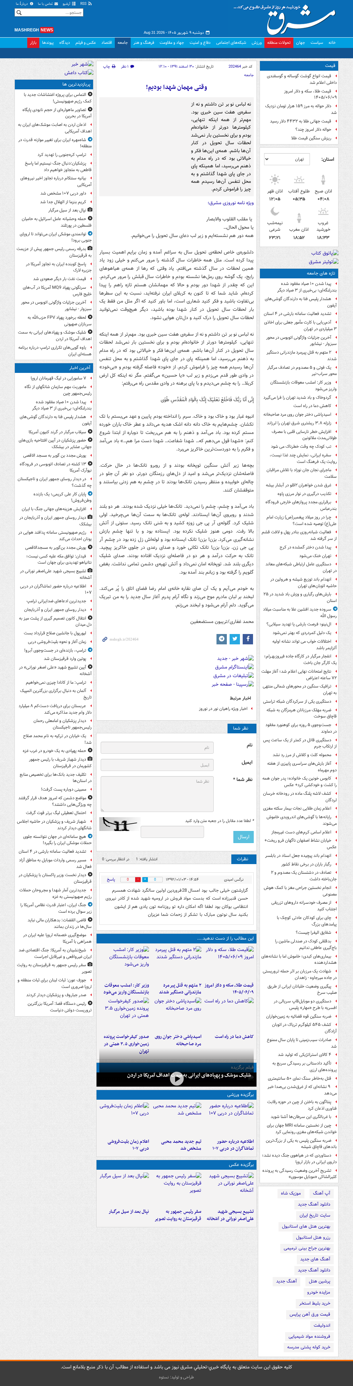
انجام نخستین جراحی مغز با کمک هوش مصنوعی (300, 891)
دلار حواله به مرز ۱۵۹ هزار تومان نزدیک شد (301, 109)
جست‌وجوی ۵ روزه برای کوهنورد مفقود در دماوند (301, 728)
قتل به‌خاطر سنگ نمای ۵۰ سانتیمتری (299, 1078)
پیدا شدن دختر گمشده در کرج (305, 547)
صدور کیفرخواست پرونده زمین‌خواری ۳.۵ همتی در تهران (126, 1044)
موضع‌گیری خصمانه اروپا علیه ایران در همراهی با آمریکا (57, 938)
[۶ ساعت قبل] (124, 962)
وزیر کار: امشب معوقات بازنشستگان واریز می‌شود (303, 385)
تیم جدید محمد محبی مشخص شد (181, 1145)
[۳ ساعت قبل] (176, 1189)
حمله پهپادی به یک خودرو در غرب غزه (54, 751)
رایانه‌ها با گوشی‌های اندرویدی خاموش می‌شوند (301, 820)
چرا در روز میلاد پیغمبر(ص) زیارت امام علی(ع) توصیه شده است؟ (301, 520)
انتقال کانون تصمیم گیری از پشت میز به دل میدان (55, 621)
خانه (332, 42)
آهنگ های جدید (315, 1259)
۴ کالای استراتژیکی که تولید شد (304, 1054)
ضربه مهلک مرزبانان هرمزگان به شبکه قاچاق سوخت (301, 713)
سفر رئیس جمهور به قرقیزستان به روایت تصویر (177, 1215)
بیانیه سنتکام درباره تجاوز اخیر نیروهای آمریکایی (56, 181)
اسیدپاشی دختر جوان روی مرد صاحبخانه (297, 414)
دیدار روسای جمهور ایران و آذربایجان (55, 609)
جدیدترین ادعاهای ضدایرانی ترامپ (56, 601)
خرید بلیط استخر (314, 1303)
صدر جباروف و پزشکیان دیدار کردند (56, 995)
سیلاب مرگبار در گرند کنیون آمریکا (57, 432)
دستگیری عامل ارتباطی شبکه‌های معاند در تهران (301, 567)
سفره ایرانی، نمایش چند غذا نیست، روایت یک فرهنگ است (303, 458)
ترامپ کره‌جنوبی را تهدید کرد (62, 154)
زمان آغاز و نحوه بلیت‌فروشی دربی (57, 641)
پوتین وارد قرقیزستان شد (65, 658)
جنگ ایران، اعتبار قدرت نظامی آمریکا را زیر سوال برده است (56, 908)
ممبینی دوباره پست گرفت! (63, 789)
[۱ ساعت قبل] (229, 1119)
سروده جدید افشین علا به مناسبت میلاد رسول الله (300, 612)
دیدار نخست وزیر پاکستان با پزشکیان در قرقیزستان (55, 878)
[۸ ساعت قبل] (229, 1014)
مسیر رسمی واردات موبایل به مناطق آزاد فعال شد (55, 863)
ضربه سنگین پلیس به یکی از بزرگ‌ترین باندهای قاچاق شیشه (301, 1143)
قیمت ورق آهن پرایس (310, 1314)
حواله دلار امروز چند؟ (313, 129)
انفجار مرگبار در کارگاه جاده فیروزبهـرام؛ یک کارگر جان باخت (300, 659)
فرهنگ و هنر (143, 42)
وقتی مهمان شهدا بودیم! (176, 87)
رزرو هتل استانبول (313, 1237)
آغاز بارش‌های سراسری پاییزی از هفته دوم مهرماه (302, 766)
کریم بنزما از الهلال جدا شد (63, 202)
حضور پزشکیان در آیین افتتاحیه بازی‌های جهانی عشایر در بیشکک (55, 443)
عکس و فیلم (85, 42)
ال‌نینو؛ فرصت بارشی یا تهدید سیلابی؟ (298, 624)
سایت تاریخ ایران (315, 1215)
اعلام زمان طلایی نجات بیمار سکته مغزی (297, 808)
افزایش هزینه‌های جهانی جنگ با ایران (54, 509)
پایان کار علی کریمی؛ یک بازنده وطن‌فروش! (62, 497)
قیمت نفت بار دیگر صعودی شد (59, 279)
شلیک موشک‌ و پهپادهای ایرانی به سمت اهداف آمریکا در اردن (189, 1075)
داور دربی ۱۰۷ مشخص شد (63, 193)
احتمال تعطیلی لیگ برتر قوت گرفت (56, 813)
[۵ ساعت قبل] (176, 962)
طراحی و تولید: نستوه (176, 1377)
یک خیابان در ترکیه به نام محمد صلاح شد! (57, 739)
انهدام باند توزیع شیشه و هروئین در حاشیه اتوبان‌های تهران (303, 582)
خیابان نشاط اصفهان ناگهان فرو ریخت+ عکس (300, 843)
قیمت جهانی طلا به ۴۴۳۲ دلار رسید (300, 121)
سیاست (317, 42)
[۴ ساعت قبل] (229, 962)
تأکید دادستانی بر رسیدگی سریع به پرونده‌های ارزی (304, 1066)
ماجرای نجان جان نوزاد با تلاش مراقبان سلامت (301, 473)
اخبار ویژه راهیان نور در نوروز (223, 708)
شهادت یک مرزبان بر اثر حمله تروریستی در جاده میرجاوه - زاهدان (300, 974)
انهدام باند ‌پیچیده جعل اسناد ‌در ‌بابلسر (298, 855)
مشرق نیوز (287, 17)
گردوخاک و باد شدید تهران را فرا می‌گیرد (297, 397)
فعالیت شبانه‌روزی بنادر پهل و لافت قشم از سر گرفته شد (299, 535)
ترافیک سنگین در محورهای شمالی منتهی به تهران (300, 689)
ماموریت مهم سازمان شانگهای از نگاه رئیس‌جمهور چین (58, 390)
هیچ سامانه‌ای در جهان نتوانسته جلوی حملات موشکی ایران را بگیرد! (57, 840)
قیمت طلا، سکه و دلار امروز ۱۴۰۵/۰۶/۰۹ (310, 94)
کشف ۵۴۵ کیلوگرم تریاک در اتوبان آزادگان (304, 1027)
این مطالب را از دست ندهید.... (225, 938)
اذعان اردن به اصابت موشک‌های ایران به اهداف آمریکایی (55, 128)
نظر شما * (242, 779)
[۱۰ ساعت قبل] (176, 1078)
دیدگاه (64, 42)
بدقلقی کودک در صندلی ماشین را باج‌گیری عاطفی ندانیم (306, 944)
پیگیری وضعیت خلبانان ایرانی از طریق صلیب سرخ (302, 989)
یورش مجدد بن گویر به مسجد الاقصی (54, 455)
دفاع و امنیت (200, 42)
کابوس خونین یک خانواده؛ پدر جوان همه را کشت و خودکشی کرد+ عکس (299, 781)
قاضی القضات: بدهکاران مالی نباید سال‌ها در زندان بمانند (60, 923)
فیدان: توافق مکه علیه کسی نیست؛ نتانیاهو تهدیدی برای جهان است (59, 559)
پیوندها (48, 42)
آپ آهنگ (321, 1193)
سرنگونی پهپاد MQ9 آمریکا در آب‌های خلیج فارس (57, 290)
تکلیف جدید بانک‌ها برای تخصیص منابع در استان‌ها (56, 777)
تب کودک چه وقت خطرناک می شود (301, 446)
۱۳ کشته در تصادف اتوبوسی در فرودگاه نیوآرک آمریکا (56, 467)
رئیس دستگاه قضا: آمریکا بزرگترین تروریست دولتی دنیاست (60, 1006)
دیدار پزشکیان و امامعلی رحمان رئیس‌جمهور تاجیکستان (62, 724)
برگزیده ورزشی (240, 1094)
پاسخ (111, 879)
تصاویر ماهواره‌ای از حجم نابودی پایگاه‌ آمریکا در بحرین (57, 113)
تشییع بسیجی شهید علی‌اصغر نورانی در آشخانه (230, 1215)
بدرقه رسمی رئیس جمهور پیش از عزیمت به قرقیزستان (54, 252)
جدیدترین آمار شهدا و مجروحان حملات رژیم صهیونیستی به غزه (55, 893)
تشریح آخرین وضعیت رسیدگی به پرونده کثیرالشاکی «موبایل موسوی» (299, 1173)
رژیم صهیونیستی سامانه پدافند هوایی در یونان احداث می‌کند (55, 535)
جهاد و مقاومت (172, 42)
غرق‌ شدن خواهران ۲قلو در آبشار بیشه (298, 485)
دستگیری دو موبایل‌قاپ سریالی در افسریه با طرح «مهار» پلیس (305, 1004)
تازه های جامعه (321, 273)
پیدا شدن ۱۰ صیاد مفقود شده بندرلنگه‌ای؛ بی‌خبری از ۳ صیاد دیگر (307, 287)
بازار (33, 42)
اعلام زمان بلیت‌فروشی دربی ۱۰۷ (128, 1145)
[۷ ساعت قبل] (124, 1119)
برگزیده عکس (241, 1164)
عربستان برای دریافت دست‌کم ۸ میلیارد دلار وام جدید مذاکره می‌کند (55, 709)
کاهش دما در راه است (312, 406)
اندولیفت (322, 1325)
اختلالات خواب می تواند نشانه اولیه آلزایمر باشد (304, 644)
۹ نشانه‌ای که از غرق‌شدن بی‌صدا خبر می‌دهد (302, 1090)
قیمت (330, 65)
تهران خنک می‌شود (315, 556)
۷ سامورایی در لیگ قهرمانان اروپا (58, 378)
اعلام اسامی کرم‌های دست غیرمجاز (301, 832)
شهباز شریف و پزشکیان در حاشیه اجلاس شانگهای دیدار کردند (54, 824)
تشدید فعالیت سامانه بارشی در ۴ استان (297, 313)
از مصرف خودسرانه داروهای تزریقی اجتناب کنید (304, 905)
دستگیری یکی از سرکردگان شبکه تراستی (297, 701)
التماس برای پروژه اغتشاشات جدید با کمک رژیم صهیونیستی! (58, 98)
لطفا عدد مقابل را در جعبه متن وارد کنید (219, 821)
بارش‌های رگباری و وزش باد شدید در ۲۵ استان (300, 597)
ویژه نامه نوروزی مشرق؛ (231, 203)
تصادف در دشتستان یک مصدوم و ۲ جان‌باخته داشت (304, 875)
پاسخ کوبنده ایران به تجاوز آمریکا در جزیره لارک (59, 267)
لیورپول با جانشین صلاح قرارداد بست (55, 633)
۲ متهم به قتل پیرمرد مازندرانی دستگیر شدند (301, 355)
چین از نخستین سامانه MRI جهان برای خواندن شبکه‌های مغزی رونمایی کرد (302, 1128)
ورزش (257, 42)
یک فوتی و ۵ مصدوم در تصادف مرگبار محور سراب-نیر (302, 370)
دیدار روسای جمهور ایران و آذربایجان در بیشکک (55, 520)
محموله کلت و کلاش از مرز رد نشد (302, 755)
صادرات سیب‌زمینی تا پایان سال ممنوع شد (302, 1043)
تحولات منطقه (279, 42)
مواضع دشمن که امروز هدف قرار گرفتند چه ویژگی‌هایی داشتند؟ (55, 801)
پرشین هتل (319, 1281)
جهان (300, 42)
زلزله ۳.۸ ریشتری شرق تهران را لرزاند (299, 423)
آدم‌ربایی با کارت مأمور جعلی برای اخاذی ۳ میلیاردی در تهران (300, 325)
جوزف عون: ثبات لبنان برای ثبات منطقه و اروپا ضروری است (55, 983)
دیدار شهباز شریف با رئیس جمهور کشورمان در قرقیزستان (60, 762)
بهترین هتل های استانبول (306, 1226)
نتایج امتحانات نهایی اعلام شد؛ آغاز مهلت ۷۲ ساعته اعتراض (299, 674)
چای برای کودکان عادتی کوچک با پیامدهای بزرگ (307, 921)
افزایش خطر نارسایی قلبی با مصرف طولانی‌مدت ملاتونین (304, 435)
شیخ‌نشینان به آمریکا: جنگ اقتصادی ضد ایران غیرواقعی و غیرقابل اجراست (55, 953)
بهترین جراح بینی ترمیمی (307, 1248)
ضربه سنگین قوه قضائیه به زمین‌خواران (298, 1016)
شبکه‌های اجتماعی (231, 42)
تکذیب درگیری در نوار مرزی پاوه (304, 494)
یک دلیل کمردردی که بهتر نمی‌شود (302, 633)
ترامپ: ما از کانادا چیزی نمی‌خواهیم (56, 682)
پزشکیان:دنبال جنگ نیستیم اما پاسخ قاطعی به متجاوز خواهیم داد (58, 166)
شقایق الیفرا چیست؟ (313, 932)
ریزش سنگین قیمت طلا (311, 138)
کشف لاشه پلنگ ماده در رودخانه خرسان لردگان (300, 796)
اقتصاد (106, 42)
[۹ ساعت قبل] (176, 1014)
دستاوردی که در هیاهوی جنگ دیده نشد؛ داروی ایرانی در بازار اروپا (299, 1158)
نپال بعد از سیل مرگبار (129, 1212)
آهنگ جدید (286, 1281)
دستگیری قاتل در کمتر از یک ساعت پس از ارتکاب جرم (300, 743)
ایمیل (247, 762)
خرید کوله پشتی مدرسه (308, 1347)
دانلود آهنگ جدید (314, 1204)
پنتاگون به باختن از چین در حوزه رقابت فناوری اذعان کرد (302, 1105)
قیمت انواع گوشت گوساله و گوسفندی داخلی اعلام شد (302, 79)
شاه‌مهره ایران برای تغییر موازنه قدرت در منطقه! (55, 143)
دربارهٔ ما (22, 4)
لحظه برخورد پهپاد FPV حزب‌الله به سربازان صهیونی (60, 320)
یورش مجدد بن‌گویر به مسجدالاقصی (55, 547)
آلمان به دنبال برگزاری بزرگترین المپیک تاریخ (56, 694)
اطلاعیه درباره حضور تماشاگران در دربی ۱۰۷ (233, 1145)
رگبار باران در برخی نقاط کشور (306, 864)
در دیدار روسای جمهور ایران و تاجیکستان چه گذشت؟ (55, 482)
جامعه (123, 42)
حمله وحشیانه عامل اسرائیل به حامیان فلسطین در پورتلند (57, 222)
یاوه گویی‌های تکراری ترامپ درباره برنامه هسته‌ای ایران (55, 350)
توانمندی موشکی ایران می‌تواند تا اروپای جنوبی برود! (56, 237)
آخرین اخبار (79, 368)
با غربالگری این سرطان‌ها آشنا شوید (301, 1116)
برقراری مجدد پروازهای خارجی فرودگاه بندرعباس (301, 505)
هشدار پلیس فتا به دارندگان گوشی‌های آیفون (301, 302)
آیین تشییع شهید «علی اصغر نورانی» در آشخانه (55, 670)
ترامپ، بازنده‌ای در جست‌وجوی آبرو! (55, 650)
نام (249, 745)
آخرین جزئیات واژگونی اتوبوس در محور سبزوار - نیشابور (301, 340)
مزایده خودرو (318, 1292)
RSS (84, 4)
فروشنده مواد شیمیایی (309, 1336)
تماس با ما (46, 4)
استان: (327, 159)
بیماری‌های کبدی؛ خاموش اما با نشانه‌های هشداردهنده (299, 959)
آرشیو (67, 4)
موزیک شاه (291, 1193)
